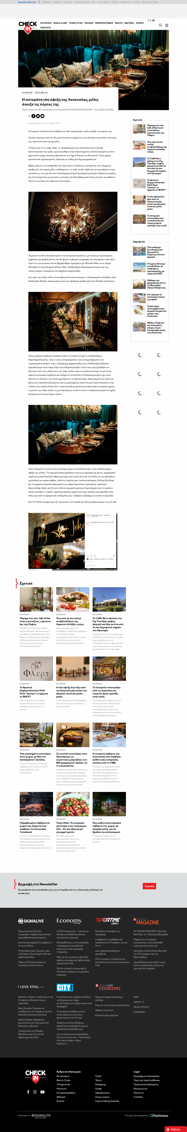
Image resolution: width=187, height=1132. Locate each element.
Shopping (100, 1084)
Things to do (63, 1084)
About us (138, 1092)
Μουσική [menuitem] (88, 23)
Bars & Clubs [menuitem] (60, 23)
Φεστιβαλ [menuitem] (129, 23)
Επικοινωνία (140, 1088)
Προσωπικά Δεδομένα (146, 1084)
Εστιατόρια (27, 92)
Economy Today (81, 2)
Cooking (136, 2)
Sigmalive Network (27, 2)
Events (60, 1100)
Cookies (138, 1096)
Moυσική (61, 1088)
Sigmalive (46, 2)
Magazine (125, 2)
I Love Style (103, 2)
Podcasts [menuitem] (45, 27)
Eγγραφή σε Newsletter (147, 1076)
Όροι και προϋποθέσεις (147, 1080)
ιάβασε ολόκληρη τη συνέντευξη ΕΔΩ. (95, 495)
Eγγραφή (149, 886)
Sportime (67, 2)
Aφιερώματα (102, 1092)
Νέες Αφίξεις (41, 92)
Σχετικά (26, 583)
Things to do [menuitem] (76, 23)
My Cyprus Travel (150, 2)
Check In (115, 2)
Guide (98, 1088)
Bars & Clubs (63, 1080)
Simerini (57, 2)
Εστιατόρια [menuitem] (46, 23)
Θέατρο (61, 1096)
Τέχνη (98, 1080)
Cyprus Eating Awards (107, 1100)
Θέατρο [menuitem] (119, 23)
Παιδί (98, 1076)
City (93, 2)
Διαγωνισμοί (102, 1096)
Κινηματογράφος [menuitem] (104, 23)
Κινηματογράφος (66, 1092)
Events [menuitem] (140, 23)
